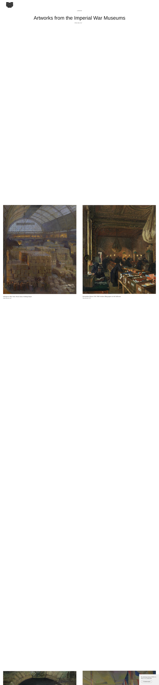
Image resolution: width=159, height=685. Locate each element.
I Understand (146, 681)
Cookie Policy (149, 678)
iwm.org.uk (78, 22)
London (79, 10)
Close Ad (150, 413)
